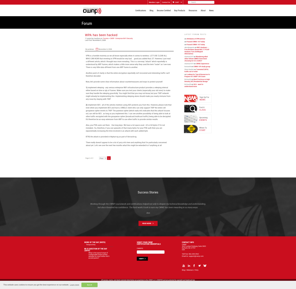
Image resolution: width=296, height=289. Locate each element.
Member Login (154, 2)
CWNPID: (140, 248)
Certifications (140, 10)
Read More (146, 223)
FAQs (196, 270)
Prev (101, 158)
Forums (105, 38)
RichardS (187, 79)
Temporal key (91, 244)
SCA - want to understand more (193, 85)
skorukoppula (189, 47)
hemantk (187, 66)
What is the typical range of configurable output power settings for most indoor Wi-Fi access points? (98, 255)
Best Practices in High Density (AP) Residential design (197, 80)
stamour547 (188, 56)
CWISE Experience (202, 63)
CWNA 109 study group (201, 66)
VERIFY (141, 259)
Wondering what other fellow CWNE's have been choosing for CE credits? (196, 58)
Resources (193, 10)
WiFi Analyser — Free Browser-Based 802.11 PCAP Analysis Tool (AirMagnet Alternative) (196, 50)
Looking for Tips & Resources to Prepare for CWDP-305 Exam (197, 75)
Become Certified (164, 10)
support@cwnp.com (196, 256)
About (203, 10)
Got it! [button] (89, 285)
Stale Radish (189, 69)
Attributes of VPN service (196, 39)
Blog (151, 10)
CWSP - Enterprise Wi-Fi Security (121, 38)
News (211, 10)
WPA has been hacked (101, 35)
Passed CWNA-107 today (196, 41)
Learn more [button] (74, 285)
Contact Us (166, 2)
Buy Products (179, 10)
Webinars (190, 270)
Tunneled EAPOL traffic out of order (196, 70)
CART (177, 2)
